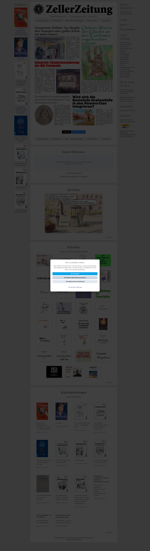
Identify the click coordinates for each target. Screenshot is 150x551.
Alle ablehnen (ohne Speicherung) (75, 281)
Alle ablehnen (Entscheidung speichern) (75, 277)
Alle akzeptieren (75, 273)
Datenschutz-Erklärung (75, 287)
